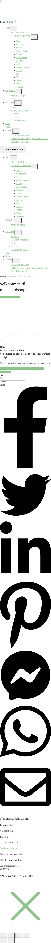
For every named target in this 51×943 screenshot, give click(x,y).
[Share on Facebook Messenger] (25, 700)
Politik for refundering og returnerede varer (29, 138)
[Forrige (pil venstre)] (3, 940)
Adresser (14, 114)
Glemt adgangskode (19, 120)
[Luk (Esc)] (26, 935)
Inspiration (10, 90)
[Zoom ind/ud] (3, 935)
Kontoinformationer (19, 110)
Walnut (19, 80)
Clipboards (21, 44)
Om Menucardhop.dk (20, 135)
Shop (7, 28)
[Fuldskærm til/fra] (11, 935)
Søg (1, 375)
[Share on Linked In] (25, 579)
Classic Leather (23, 51)
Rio (17, 74)
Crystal (19, 48)
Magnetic (20, 87)
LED (18, 64)
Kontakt (8, 130)
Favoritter (15, 107)
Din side (14, 117)
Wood (18, 84)
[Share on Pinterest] (25, 648)
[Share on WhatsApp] (25, 760)
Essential (20, 61)
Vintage (19, 77)
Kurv (7, 123)
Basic (18, 41)
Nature (19, 70)
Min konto (9, 102)
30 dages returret (8, 848)
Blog (13, 99)
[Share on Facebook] (25, 467)
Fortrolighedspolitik (19, 142)
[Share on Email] (25, 812)
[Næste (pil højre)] (11, 940)
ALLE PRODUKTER (21, 36)
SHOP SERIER (18, 33)
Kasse (8, 127)
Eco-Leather (21, 57)
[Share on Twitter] (25, 520)
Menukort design (18, 95)
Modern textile (22, 67)
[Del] (18, 935)
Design (19, 54)
